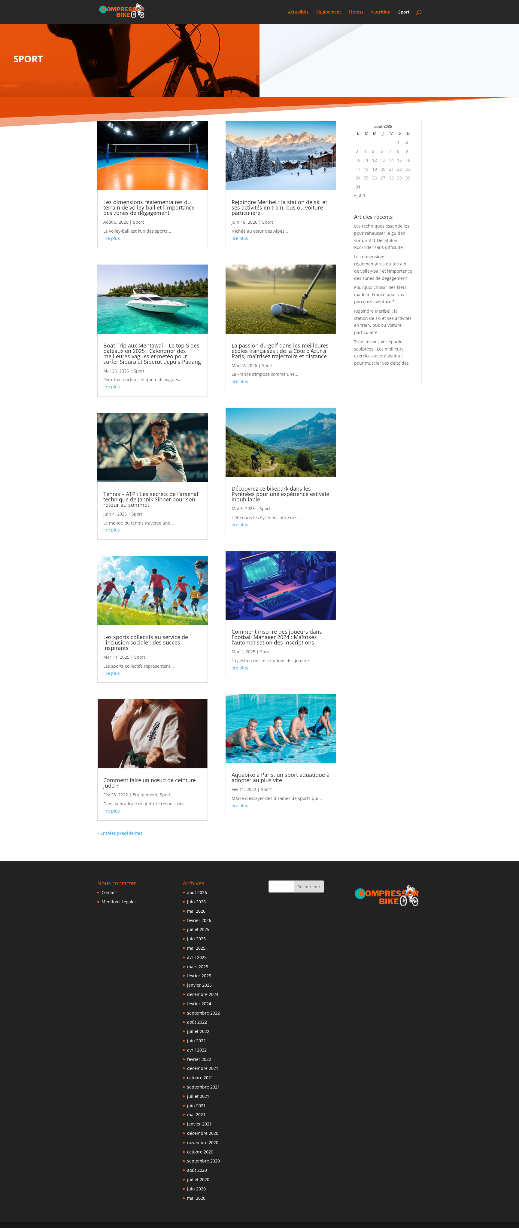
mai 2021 (196, 1114)
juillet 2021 (198, 1096)
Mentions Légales (119, 902)
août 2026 (197, 892)
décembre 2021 (202, 1068)
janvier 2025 (199, 985)
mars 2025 (197, 966)
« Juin (359, 195)
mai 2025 (196, 948)
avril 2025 (197, 957)
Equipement (328, 12)
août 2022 (197, 1022)
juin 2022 (196, 1040)
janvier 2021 (199, 1124)
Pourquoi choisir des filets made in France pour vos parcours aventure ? (380, 294)
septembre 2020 (203, 1161)
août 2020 (197, 1170)
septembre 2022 (203, 1013)
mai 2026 (196, 911)
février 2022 (199, 1059)
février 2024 (199, 1003)
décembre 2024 (202, 994)
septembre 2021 (203, 1087)
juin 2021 (196, 1105)
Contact (109, 892)
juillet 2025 (198, 929)
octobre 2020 (200, 1152)
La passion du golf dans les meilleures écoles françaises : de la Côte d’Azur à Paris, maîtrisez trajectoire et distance (280, 351)
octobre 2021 (200, 1077)
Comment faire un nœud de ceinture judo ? (149, 782)
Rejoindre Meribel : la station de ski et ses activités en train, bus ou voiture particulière (279, 207)
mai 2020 (196, 1198)
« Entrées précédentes (119, 833)
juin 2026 (196, 902)
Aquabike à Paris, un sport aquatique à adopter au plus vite (280, 777)
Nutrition (380, 12)
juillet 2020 (198, 1179)
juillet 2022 (198, 1031)
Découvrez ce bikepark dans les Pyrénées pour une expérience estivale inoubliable (280, 494)
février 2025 (199, 975)
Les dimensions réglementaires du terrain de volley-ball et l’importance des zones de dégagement (149, 207)
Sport (404, 12)
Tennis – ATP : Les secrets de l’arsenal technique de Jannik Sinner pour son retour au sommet (150, 499)
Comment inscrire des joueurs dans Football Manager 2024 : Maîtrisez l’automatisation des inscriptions (277, 637)
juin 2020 (196, 1189)
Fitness (356, 12)
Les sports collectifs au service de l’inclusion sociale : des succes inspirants (145, 642)
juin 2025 (196, 939)
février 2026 (199, 920)
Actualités (298, 12)
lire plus (111, 238)
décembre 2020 (202, 1133)
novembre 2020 (202, 1142)
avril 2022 (197, 1050)
